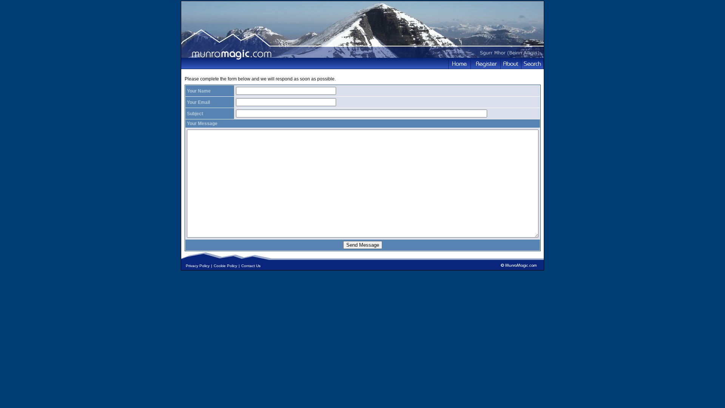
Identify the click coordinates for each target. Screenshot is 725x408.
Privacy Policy (198, 266)
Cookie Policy (225, 266)
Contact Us (251, 266)
